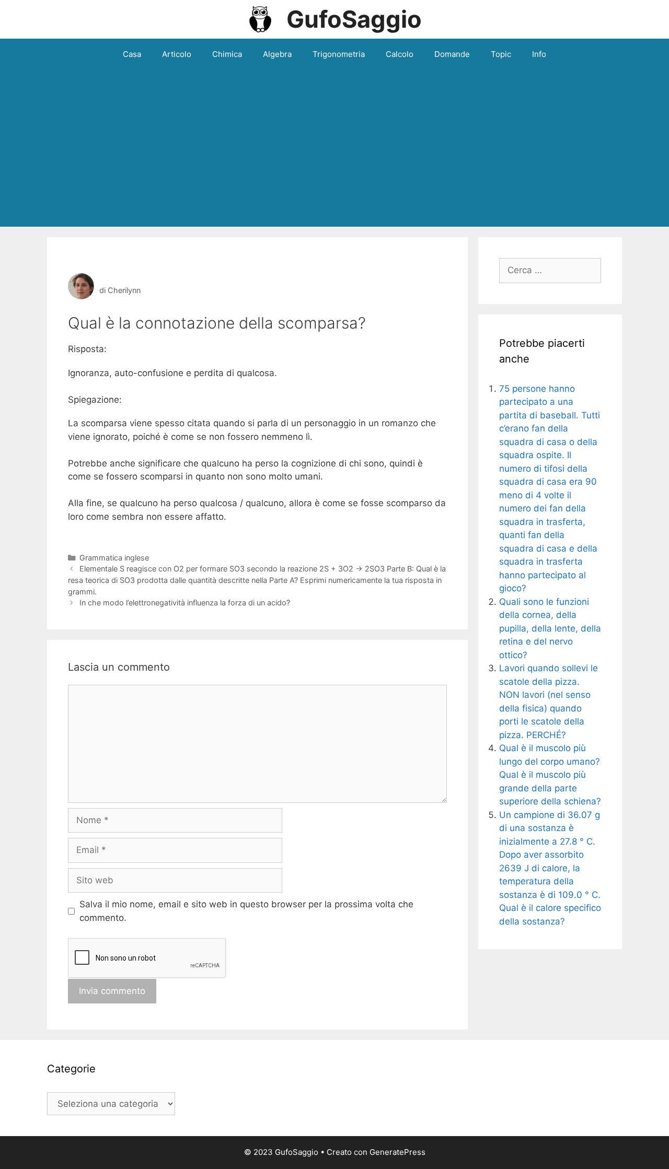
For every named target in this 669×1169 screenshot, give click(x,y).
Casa (132, 54)
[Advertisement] (334, 148)
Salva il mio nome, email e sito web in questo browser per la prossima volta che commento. (246, 911)
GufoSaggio (354, 19)
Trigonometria (339, 54)
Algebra (277, 54)
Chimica (227, 54)
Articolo (176, 54)
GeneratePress (397, 1152)
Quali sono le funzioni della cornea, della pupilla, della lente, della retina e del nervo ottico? (550, 628)
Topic (501, 54)
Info (539, 54)
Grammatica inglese (114, 557)
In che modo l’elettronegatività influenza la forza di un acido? (184, 602)
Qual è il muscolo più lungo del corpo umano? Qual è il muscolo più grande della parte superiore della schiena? (550, 774)
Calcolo (399, 54)
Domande (452, 54)
